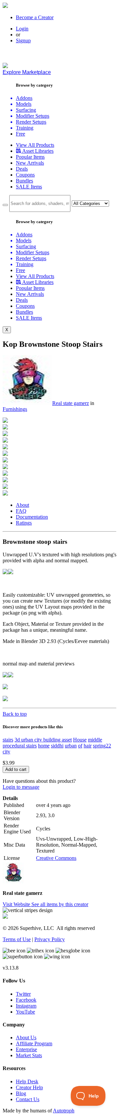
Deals (22, 169)
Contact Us (27, 1099)
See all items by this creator (59, 904)
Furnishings (15, 409)
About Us (26, 1037)
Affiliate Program (34, 1043)
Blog (21, 1093)
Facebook (26, 1000)
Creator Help (29, 1087)
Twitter (23, 994)
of (80, 745)
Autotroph (63, 1110)
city (6, 751)
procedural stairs (20, 745)
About (22, 505)
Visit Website (17, 904)
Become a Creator (35, 17)
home (44, 745)
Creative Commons (56, 858)
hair (88, 745)
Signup (23, 40)
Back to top (15, 714)
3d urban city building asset (43, 739)
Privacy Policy (49, 939)
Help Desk (27, 1081)
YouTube (25, 1012)
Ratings (24, 523)
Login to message (21, 787)
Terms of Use (17, 939)
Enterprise (26, 1049)
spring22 (102, 745)
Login (22, 28)
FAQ (21, 511)
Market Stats (29, 1055)
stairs (8, 739)
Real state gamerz (70, 403)
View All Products (35, 145)
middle (95, 739)
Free (20, 134)
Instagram (26, 1006)
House (80, 739)
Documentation (32, 517)
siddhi (57, 745)
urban (71, 745)
